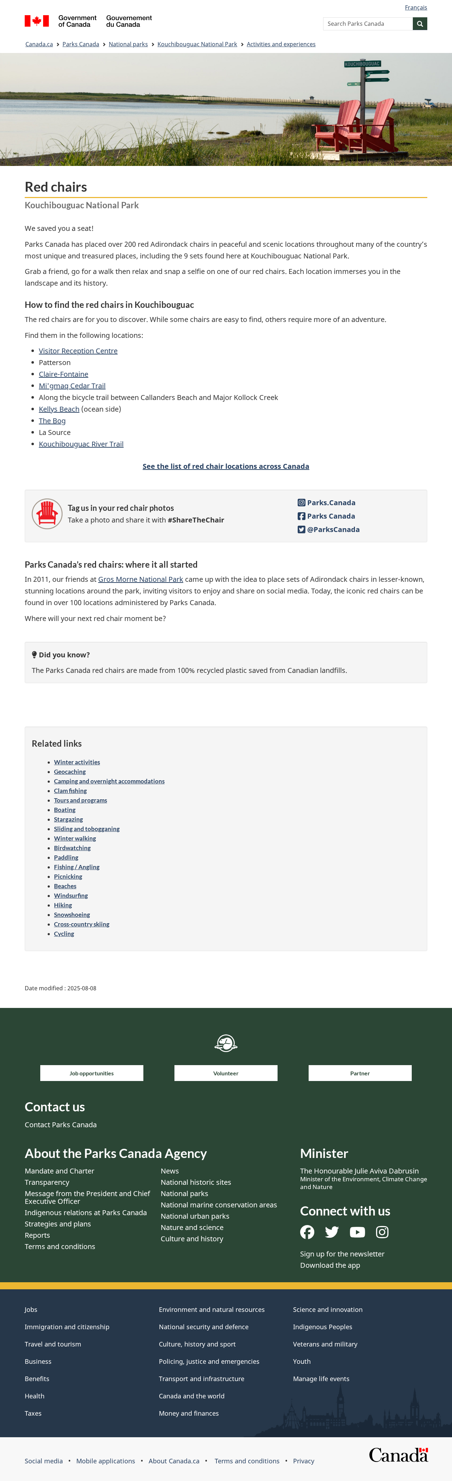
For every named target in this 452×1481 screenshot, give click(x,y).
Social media (44, 1461)
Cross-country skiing (81, 924)
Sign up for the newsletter (342, 1254)
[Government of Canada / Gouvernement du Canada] (88, 22)
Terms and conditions (60, 1246)
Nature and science (192, 1227)
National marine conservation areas (219, 1205)
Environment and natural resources (212, 1309)
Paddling (66, 857)
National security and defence (204, 1326)
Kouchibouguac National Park (197, 44)
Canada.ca (39, 44)
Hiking (63, 905)
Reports (37, 1235)
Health (34, 1396)
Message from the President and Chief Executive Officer (87, 1197)
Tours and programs (80, 800)
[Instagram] (382, 1235)
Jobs (31, 1309)
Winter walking (75, 838)
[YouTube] (357, 1235)
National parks (128, 44)
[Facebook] (307, 1235)
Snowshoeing (72, 914)
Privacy (303, 1461)
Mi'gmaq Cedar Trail (72, 385)
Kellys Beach (59, 409)
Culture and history (192, 1238)
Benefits (37, 1378)
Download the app (330, 1265)
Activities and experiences (281, 44)
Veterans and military (325, 1344)
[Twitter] (332, 1235)
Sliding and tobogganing (87, 828)
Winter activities (77, 762)
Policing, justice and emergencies (209, 1361)
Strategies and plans (58, 1224)
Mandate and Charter (59, 1171)
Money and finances (189, 1413)
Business (38, 1361)
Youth (302, 1361)
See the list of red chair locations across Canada (226, 466)
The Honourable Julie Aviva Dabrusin (363, 1178)
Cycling (64, 933)
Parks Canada (81, 44)
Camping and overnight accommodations (109, 781)
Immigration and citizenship (67, 1326)
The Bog (52, 420)
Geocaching (70, 771)
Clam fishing (70, 790)
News (170, 1171)
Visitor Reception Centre (78, 351)
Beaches (65, 886)
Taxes (33, 1413)
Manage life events (321, 1378)
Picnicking (68, 876)
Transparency (47, 1182)
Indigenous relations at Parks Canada (86, 1212)
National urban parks (195, 1216)
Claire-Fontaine (63, 374)
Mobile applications (105, 1461)
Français (416, 7)
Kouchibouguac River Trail (81, 444)
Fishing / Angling (77, 867)
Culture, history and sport (197, 1344)
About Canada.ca (174, 1461)
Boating (65, 809)
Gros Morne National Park (140, 579)
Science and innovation (328, 1309)
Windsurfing (71, 895)
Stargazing (68, 819)
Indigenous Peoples (322, 1326)
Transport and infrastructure (201, 1378)
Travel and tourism (53, 1344)
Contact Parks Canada (61, 1124)
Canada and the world (192, 1396)
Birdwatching (72, 848)
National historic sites (196, 1182)
